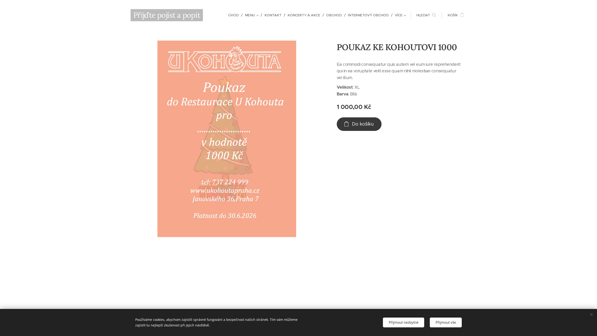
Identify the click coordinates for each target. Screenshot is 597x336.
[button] (426, 15)
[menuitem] (235, 15)
